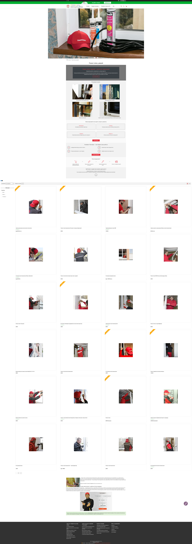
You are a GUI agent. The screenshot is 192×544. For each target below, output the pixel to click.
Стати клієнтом (96, 154)
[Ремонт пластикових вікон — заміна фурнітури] (81, 444)
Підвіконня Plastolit (69, 534)
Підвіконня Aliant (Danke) (70, 531)
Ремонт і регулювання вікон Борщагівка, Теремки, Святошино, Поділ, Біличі (74, 417)
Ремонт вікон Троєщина (20, 323)
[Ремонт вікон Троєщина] (36, 302)
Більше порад (99, 533)
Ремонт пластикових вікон (110, 465)
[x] (2, 180)
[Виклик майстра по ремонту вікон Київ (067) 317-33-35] (36, 350)
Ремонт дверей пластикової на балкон (157, 371)
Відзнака (113, 525)
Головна (87, 6)
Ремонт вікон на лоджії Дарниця (156, 323)
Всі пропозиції (96, 76)
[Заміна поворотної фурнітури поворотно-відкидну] (171, 396)
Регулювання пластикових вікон (111, 371)
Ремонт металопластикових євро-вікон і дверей (69, 275)
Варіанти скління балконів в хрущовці (103, 531)
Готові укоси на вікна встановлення (88, 534)
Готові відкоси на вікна (70, 526)
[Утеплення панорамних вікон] (126, 254)
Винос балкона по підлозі (86, 530)
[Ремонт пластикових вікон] (126, 444)
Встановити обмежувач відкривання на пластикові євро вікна (71, 323)
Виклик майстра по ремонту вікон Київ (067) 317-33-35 (25, 371)
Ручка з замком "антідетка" (71, 537)
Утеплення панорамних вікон (111, 275)
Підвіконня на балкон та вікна (71, 530)
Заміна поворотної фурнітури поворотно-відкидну (159, 417)
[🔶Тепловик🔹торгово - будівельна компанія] (68, 6)
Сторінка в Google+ (115, 526)
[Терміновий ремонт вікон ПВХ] (126, 207)
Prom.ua (101, 541)
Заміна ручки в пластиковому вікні (112, 323)
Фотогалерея (114, 532)
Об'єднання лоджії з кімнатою (87, 531)
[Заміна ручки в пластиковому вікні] (126, 302)
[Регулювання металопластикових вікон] (171, 444)
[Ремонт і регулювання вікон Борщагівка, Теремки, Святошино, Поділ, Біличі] (81, 396)
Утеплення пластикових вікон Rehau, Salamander (24, 275)
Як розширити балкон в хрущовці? (102, 530)
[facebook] (1, 180)
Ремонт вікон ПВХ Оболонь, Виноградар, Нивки (159, 275)
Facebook (113, 529)
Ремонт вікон (108, 417)
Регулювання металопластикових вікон (157, 465)
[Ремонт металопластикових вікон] (81, 350)
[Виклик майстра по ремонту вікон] (36, 396)
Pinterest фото (114, 530)
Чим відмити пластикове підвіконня (103, 525)
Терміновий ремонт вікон (70, 535)
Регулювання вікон (19, 465)
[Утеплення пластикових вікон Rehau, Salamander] (36, 254)
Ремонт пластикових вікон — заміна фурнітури (69, 465)
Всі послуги (96, 140)
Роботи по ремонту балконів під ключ (88, 526)
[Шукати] (121, 6)
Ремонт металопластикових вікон (67, 371)
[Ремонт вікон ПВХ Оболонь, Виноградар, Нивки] (171, 254)
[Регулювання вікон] (36, 444)
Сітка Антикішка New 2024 (101, 526)
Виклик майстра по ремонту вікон (21, 417)
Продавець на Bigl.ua (96, 542)
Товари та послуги (94, 6)
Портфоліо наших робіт (105, 6)
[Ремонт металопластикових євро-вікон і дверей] (81, 254)
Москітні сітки (68, 538)
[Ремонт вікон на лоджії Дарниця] (171, 302)
